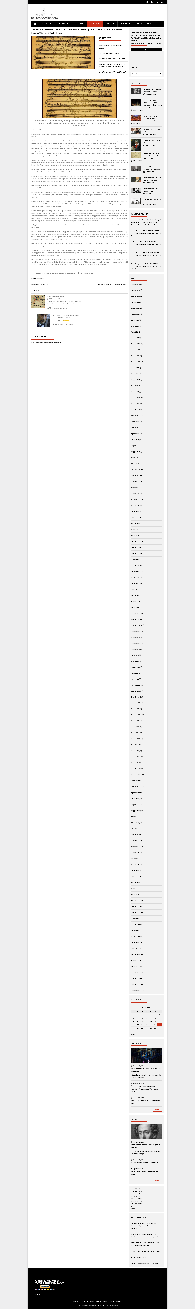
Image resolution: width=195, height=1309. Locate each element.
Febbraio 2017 (135, 900)
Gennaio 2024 (135, 404)
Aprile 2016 (134, 960)
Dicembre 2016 (136, 912)
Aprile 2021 (134, 601)
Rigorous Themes (112, 1305)
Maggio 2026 (135, 290)
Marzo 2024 (135, 392)
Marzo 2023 (135, 463)
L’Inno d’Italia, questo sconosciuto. (111, 53)
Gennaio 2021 (135, 619)
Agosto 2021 (135, 577)
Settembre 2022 (136, 499)
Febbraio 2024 (135, 398)
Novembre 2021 (136, 559)
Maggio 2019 (135, 739)
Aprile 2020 (134, 673)
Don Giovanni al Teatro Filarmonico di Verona (145, 1251)
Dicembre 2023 (136, 410)
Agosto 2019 (135, 721)
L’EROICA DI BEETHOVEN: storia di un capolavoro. (152, 142)
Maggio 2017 (135, 882)
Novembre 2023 (136, 416)
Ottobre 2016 (135, 924)
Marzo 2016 (135, 966)
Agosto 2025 (135, 314)
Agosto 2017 (135, 864)
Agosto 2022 (135, 505)
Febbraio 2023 (135, 469)
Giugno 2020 (135, 661)
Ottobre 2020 (135, 637)
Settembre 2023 (136, 428)
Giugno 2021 (135, 589)
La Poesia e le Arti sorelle (39, 284)
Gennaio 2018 (135, 834)
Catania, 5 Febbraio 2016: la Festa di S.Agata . (113, 284)
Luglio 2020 (135, 655)
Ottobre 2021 (135, 565)
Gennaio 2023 (135, 475)
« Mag (133, 1034)
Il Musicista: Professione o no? (152, 201)
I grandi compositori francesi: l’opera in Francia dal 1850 (150, 118)
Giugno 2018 (135, 805)
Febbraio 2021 (135, 613)
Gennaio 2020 (135, 691)
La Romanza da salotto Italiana (151, 131)
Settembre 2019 (136, 715)
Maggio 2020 (135, 667)
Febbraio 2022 (135, 541)
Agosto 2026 (135, 284)
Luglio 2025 (135, 320)
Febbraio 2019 (135, 757)
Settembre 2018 (136, 787)
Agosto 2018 (135, 793)
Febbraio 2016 (135, 972)
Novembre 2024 (136, 350)
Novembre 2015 (136, 990)
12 (142, 1021)
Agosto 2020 (135, 649)
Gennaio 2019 (135, 763)
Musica (110, 24)
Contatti (125, 24)
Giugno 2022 (135, 517)
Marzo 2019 (135, 751)
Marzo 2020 (135, 679)
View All (157, 1110)
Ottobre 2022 (135, 493)
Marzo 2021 (135, 607)
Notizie (80, 24)
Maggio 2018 (135, 811)
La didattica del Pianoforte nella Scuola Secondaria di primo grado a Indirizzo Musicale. (144, 1226)
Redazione (57, 33)
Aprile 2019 (134, 745)
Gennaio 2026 (135, 296)
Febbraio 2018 (135, 829)
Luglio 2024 (135, 368)
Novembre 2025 (136, 302)
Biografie (95, 24)
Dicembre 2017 (136, 840)
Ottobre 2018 (135, 781)
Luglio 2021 (135, 583)
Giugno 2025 (135, 326)
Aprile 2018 (134, 817)
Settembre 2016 (136, 930)
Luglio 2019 (135, 727)
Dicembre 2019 (136, 697)
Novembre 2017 (136, 846)
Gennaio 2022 (135, 547)
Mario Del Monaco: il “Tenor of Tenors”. (112, 72)
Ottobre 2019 (135, 709)
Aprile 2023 (134, 457)
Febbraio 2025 (135, 344)
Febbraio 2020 (135, 685)
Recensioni (47, 24)
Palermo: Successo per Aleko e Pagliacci (144, 1263)
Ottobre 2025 (135, 308)
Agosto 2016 (135, 936)
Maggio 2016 (135, 954)
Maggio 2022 (135, 523)
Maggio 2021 (135, 595)
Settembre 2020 (136, 643)
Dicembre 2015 (136, 984)
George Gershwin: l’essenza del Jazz (112, 59)
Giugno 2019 (135, 733)
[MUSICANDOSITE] (34, 24)
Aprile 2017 (134, 888)
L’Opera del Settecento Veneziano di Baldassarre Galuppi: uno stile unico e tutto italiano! (64, 273)
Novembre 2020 (136, 631)
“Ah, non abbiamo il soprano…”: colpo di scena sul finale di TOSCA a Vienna (152, 103)
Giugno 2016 (135, 948)
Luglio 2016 (135, 942)
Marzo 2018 (135, 823)
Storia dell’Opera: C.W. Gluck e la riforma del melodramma (151, 156)
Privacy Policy (144, 24)
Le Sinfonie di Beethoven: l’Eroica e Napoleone (152, 90)
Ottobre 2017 (135, 852)
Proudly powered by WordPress (87, 1305)
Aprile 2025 (134, 332)
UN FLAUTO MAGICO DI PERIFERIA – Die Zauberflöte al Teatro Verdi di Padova (146, 233)
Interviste (64, 24)
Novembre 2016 (136, 918)
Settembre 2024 (136, 362)
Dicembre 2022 (136, 481)
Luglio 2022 (135, 511)
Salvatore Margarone (70, 315)
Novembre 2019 (136, 703)
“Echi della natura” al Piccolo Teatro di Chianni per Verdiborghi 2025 (145, 1089)
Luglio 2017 (135, 870)
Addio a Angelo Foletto (138, 1257)
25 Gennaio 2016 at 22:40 (57, 299)
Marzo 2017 (135, 894)
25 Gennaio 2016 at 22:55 (62, 318)
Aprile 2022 (134, 529)
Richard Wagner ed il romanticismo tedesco (151, 168)
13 (146, 1021)
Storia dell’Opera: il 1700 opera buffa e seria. (152, 179)
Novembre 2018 (136, 775)
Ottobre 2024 (135, 356)
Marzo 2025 (135, 338)
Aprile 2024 (134, 386)
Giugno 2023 (135, 446)
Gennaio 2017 (135, 906)
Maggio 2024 (135, 380)
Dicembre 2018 (136, 769)
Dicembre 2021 (136, 553)
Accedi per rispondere (59, 308)
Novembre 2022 (136, 487)
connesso (42, 343)
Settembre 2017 (136, 858)
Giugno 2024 (135, 374)
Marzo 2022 (135, 535)
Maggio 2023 (135, 452)
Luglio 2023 (135, 440)
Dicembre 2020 (136, 625)
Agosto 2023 (135, 434)
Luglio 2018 (135, 799)
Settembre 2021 (136, 571)
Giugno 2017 (135, 876)
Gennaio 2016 (135, 978)
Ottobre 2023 (135, 422)
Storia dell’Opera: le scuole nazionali (150, 190)
